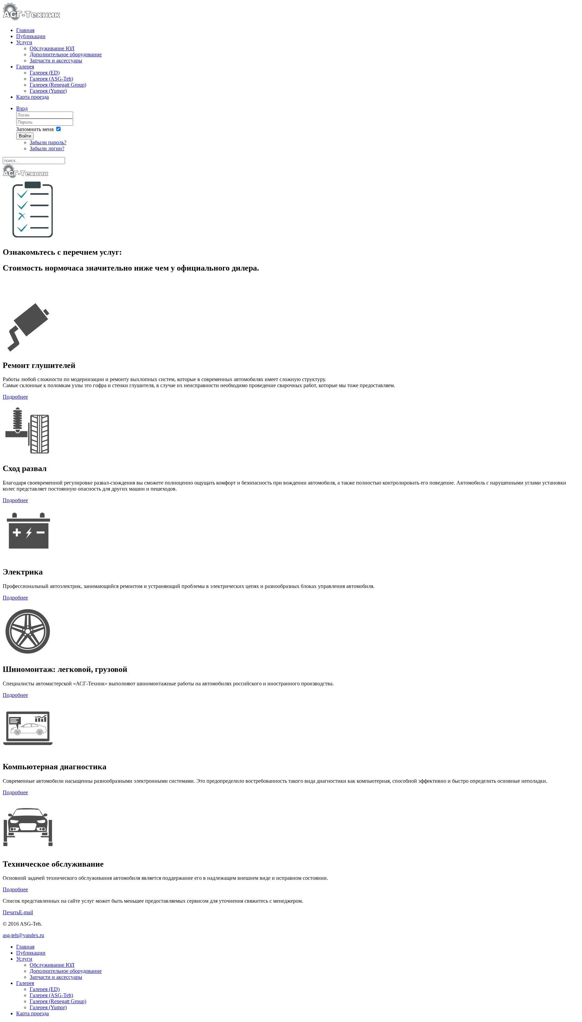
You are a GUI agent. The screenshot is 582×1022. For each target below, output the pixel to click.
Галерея (25, 66)
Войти (25, 135)
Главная (25, 30)
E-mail (26, 912)
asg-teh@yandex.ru (23, 935)
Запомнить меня (35, 129)
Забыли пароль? (48, 142)
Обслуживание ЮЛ (52, 48)
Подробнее (15, 397)
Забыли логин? (47, 148)
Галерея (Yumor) (48, 91)
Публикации (30, 36)
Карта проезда (32, 97)
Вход (22, 108)
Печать (11, 912)
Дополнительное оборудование (66, 54)
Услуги (24, 42)
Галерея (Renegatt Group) (58, 85)
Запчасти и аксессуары (56, 60)
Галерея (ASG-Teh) (51, 79)
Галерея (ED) (45, 72)
